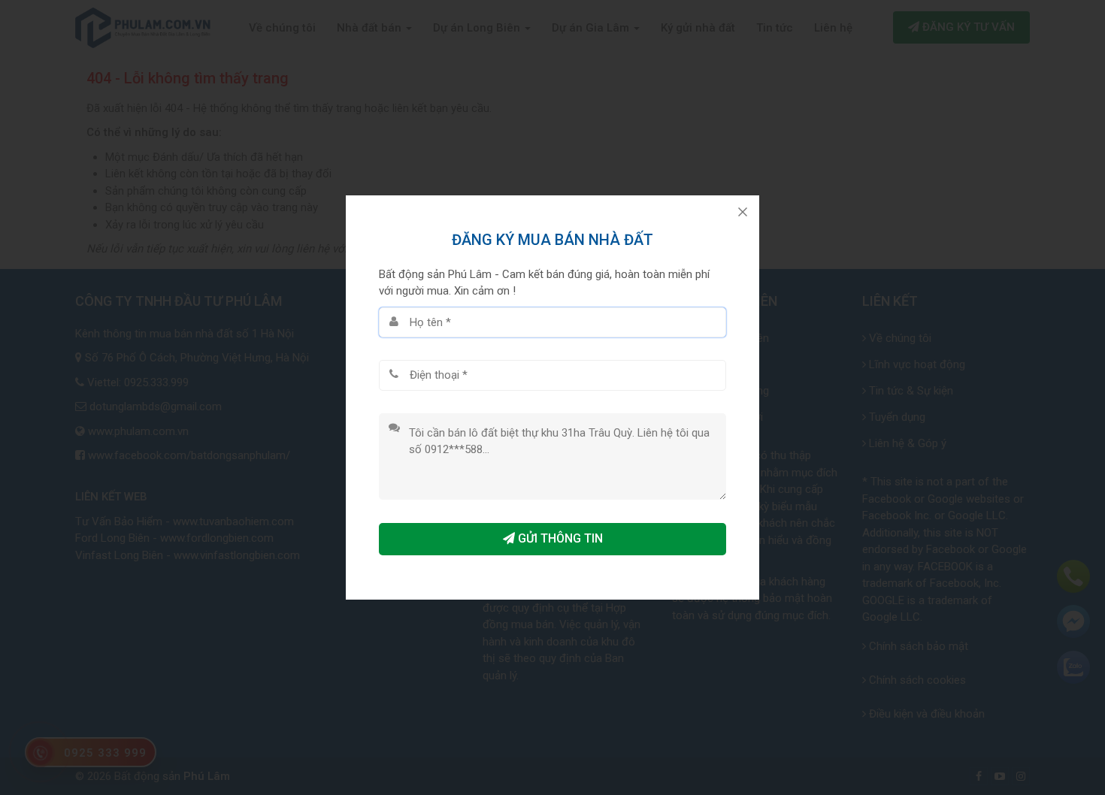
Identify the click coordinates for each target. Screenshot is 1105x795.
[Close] (742, 211)
